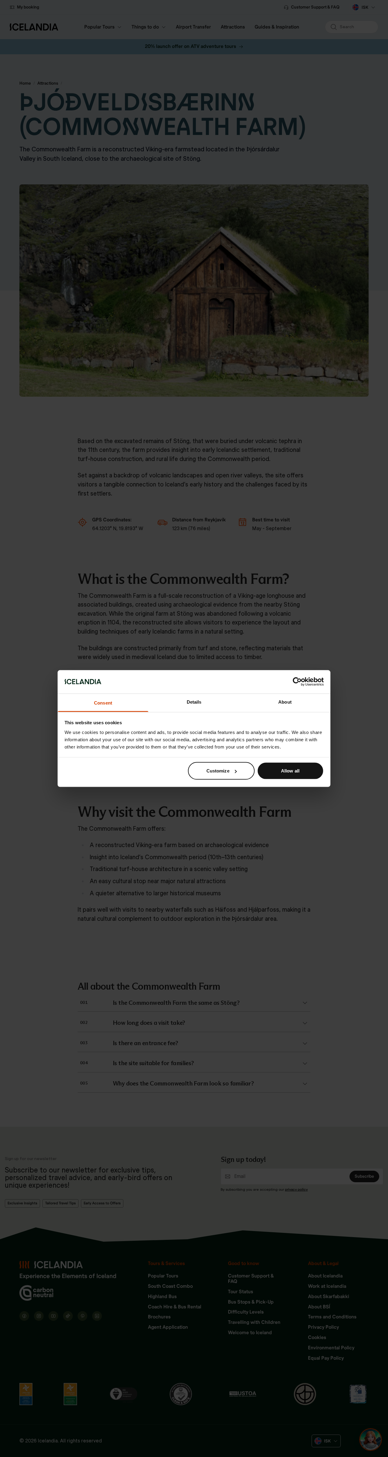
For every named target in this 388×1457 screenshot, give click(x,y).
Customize (217, 770)
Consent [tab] (103, 702)
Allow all (290, 770)
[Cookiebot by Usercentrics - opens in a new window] (297, 681)
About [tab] (285, 701)
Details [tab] (194, 701)
